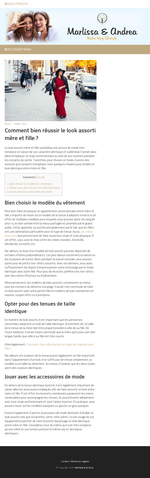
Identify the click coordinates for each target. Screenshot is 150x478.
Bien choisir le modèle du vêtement (29, 184)
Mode (8, 124)
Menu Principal (17, 4)
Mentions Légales (80, 461)
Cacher (39, 177)
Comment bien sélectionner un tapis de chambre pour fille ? (49, 346)
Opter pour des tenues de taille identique (33, 188)
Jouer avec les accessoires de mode (29, 191)
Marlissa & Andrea (84, 467)
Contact (65, 461)
